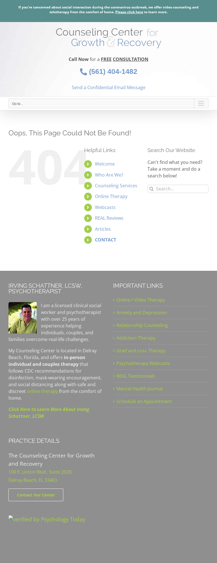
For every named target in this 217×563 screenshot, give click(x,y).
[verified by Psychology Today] (46, 519)
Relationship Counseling (142, 325)
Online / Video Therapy (140, 300)
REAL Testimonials (135, 376)
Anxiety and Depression (141, 312)
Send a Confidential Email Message (109, 87)
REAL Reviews (109, 218)
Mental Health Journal (139, 389)
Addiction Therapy (135, 338)
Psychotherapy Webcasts (143, 363)
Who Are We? (109, 175)
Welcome (105, 164)
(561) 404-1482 (112, 71)
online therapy (42, 391)
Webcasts (105, 207)
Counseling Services (116, 185)
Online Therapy (111, 196)
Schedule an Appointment (144, 401)
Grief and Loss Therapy (141, 351)
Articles (103, 229)
